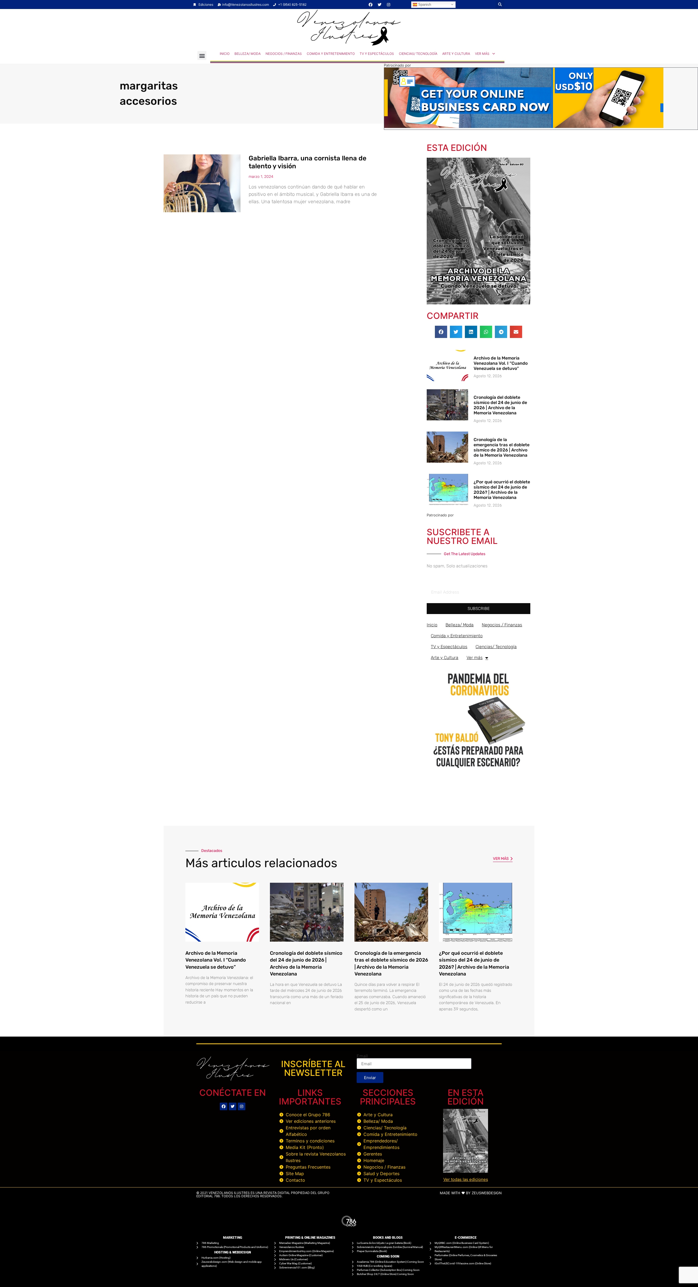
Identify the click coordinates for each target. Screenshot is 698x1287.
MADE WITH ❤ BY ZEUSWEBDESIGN (471, 1193)
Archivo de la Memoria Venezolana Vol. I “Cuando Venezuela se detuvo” (501, 363)
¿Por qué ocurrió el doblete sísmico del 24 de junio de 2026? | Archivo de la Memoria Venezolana (502, 489)
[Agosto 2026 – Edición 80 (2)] (478, 303)
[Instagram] (388, 4)
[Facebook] (370, 4)
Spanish (424, 4)
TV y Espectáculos (377, 54)
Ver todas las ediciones (465, 1179)
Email (362, 1056)
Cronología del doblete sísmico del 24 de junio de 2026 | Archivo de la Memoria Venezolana (500, 405)
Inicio (225, 54)
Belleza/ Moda (247, 54)
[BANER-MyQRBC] (523, 126)
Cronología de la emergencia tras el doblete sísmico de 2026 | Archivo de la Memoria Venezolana (501, 447)
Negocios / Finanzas (284, 54)
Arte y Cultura (456, 54)
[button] (499, 4)
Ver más (482, 54)
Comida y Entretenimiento (331, 54)
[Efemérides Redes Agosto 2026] (349, 44)
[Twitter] (379, 4)
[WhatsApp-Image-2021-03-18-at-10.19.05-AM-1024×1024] (478, 770)
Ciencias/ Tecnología (418, 54)
